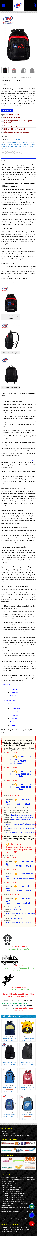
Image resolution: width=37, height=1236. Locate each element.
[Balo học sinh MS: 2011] (9, 1103)
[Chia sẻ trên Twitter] (10, 152)
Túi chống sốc (14, 712)
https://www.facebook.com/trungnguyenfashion (21, 832)
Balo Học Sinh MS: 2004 (28, 1038)
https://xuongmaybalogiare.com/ (16, 1193)
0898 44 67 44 (12, 882)
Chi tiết (5, 1040)
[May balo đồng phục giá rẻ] (18, 5)
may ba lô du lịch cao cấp (24, 142)
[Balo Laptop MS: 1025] (27, 1076)
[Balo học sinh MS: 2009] (27, 1103)
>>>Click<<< (27, 804)
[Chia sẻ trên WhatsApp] (3, 152)
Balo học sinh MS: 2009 (27, 1114)
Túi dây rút (13, 722)
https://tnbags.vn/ (17, 918)
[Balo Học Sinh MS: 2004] (27, 1027)
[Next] (32, 40)
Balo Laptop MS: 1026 (9, 1038)
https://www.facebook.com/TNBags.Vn (18, 922)
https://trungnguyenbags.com (15, 1201)
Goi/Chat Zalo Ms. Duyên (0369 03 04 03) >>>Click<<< (21, 774)
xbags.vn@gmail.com (16, 907)
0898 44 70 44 (12, 870)
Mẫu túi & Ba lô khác (9, 704)
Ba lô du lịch (13, 696)
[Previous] (4, 40)
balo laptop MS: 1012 (9, 1087)
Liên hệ (13, 1040)
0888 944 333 (14, 795)
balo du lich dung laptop (10, 142)
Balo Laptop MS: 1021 (27, 1062)
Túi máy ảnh (13, 718)
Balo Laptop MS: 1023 (9, 1062)
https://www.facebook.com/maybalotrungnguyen (21, 824)
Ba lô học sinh (14, 692)
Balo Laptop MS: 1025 (27, 1087)
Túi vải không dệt (15, 708)
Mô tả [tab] (3, 160)
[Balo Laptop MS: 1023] (9, 1051)
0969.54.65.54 (12, 857)
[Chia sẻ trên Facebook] (6, 152)
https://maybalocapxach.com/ (20, 820)
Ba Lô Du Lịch (26, 77)
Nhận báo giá (7, 110)
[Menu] (3, 5)
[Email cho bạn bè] (13, 152)
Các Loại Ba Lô (15, 77)
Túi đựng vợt (14, 715)
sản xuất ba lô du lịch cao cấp (11, 146)
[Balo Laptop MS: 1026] (9, 1027)
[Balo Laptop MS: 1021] (27, 1051)
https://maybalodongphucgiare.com (16, 1197)
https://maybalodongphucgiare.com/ (22, 817)
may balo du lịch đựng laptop (15, 144)
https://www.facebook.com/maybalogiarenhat (19, 828)
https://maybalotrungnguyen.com (16, 1199)
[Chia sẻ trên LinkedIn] (20, 152)
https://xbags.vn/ (15, 909)
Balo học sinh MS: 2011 (9, 1114)
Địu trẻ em (13, 725)
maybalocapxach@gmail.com (14, 1187)
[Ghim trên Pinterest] (16, 152)
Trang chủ (5, 77)
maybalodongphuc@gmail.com (14, 1191)
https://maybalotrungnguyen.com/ (22, 815)
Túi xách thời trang (9, 700)
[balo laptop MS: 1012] (9, 1076)
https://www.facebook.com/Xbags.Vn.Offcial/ (20, 913)
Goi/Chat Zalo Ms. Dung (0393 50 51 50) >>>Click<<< (20, 786)
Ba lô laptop (13, 689)
